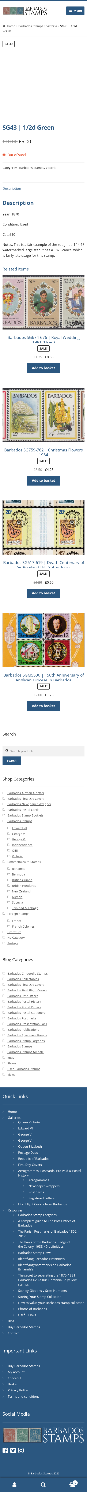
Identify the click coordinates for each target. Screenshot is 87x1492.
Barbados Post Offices (22, 996)
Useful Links (27, 1315)
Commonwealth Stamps (24, 862)
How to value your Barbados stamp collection (51, 1303)
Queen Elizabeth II (31, 1146)
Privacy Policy (18, 1390)
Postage (12, 943)
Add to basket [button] (43, 368)
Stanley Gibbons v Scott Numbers (42, 1290)
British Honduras (24, 886)
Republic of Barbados (33, 1158)
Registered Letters (41, 1198)
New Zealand (21, 891)
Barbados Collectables (23, 979)
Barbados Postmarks (21, 1018)
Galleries (14, 1117)
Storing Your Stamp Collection (39, 1297)
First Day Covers (30, 1165)
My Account (14, 1485)
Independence (22, 845)
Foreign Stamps (18, 914)
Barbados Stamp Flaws (34, 1253)
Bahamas (18, 869)
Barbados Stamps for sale (25, 1052)
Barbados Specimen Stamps (27, 1035)
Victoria (51, 26)
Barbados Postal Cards (23, 810)
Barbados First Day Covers (25, 799)
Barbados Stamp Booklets (25, 815)
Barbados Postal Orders (24, 1007)
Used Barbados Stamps (23, 1069)
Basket (13, 1384)
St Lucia (17, 902)
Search (11, 761)
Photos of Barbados (32, 1309)
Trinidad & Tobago (25, 908)
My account (16, 1372)
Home (11, 26)
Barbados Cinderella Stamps (27, 973)
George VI (19, 839)
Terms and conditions (23, 1396)
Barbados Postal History (24, 1002)
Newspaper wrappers (44, 1186)
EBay (10, 1058)
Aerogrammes (39, 1180)
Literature (14, 932)
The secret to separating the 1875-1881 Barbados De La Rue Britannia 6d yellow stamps (47, 1279)
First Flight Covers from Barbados (42, 1204)
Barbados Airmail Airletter (25, 793)
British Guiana (22, 880)
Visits (11, 1075)
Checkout (14, 1378)
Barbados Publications (23, 1030)
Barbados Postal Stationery (26, 1013)
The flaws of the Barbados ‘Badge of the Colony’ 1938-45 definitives (44, 1244)
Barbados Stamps (30, 26)
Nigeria (17, 897)
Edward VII (19, 828)
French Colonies (23, 926)
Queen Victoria (29, 1122)
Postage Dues (28, 1152)
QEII (15, 850)
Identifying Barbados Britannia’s (41, 1259)
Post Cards (36, 1192)
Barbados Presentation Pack (27, 1024)
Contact (13, 1333)
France (17, 921)
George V (18, 834)
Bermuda (18, 874)
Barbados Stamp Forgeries (26, 1041)
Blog (11, 1321)
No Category (16, 938)
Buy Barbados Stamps (24, 1327)
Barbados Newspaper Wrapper (29, 804)
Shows (11, 1063)
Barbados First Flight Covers (27, 990)
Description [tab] (12, 188)
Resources (15, 1210)
